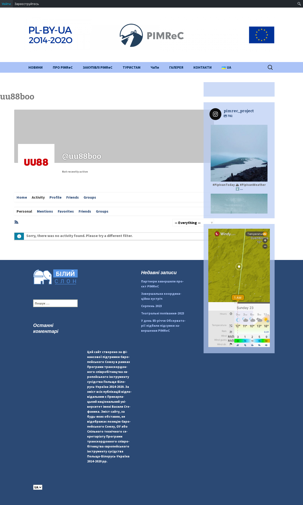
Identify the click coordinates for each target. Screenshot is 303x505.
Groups (90, 197)
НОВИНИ (35, 67)
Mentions (45, 211)
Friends (72, 197)
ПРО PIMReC (63, 67)
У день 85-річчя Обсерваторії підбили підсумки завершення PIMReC (163, 325)
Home (22, 197)
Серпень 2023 (151, 306)
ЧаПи (155, 67)
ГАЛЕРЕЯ (176, 67)
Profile (55, 197)
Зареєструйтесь (26, 4)
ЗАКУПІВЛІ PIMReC (97, 67)
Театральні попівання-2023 (162, 313)
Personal (24, 211)
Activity (38, 197)
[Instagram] (261, 176)
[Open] (239, 153)
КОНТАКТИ (202, 67)
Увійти (6, 4)
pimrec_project (238, 129)
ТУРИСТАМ (131, 67)
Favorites (66, 211)
